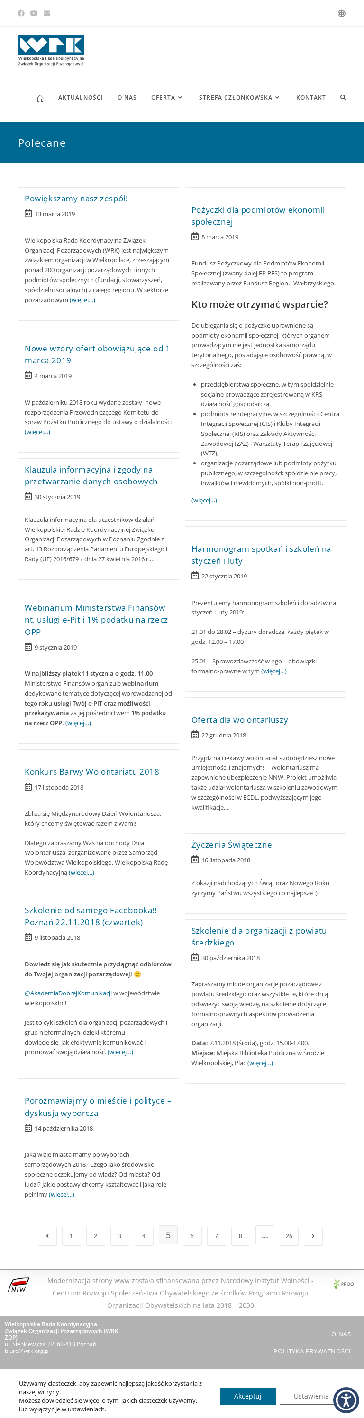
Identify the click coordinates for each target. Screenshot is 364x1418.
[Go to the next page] (313, 1236)
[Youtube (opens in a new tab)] (34, 13)
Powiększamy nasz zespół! (76, 198)
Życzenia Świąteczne (231, 844)
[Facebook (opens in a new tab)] (22, 13)
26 (289, 1236)
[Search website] (343, 98)
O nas (341, 1334)
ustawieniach (86, 1409)
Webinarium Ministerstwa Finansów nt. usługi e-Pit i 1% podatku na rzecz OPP (96, 619)
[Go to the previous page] (47, 1236)
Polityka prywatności (312, 1351)
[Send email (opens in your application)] (47, 13)
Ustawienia (311, 1395)
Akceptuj (248, 1395)
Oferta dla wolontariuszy (239, 719)
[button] (346, 1400)
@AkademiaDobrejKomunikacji (68, 993)
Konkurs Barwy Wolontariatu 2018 (92, 771)
